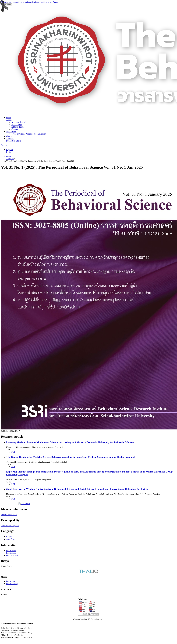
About (8, 120)
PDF (13, 452)
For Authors (11, 553)
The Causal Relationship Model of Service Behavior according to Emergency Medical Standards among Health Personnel (70, 457)
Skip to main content (9, 2)
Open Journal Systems (10, 525)
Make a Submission (9, 514)
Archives (10, 138)
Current (9, 136)
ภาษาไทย (10, 539)
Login (8, 152)
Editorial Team (17, 127)
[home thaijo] (88, 572)
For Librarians (12, 555)
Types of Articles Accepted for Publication (28, 134)
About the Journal (18, 122)
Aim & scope (16, 124)
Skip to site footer (50, 2)
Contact (14, 129)
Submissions (11, 131)
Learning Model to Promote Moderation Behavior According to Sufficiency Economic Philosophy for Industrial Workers (70, 442)
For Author (10, 581)
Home (8, 117)
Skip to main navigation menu (30, 2)
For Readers (11, 551)
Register (9, 149)
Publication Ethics (13, 141)
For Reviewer (11, 583)
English (9, 536)
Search (4, 145)
